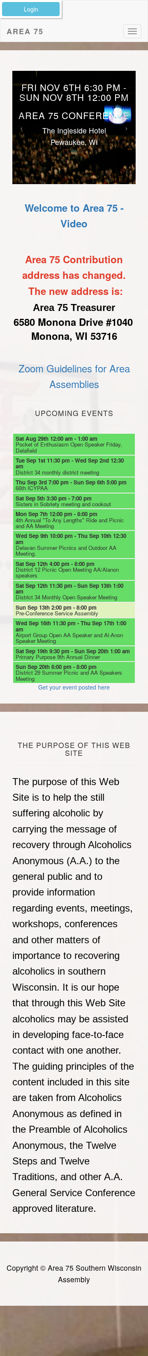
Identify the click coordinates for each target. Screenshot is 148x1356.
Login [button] (31, 9)
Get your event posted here (74, 687)
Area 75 (25, 31)
